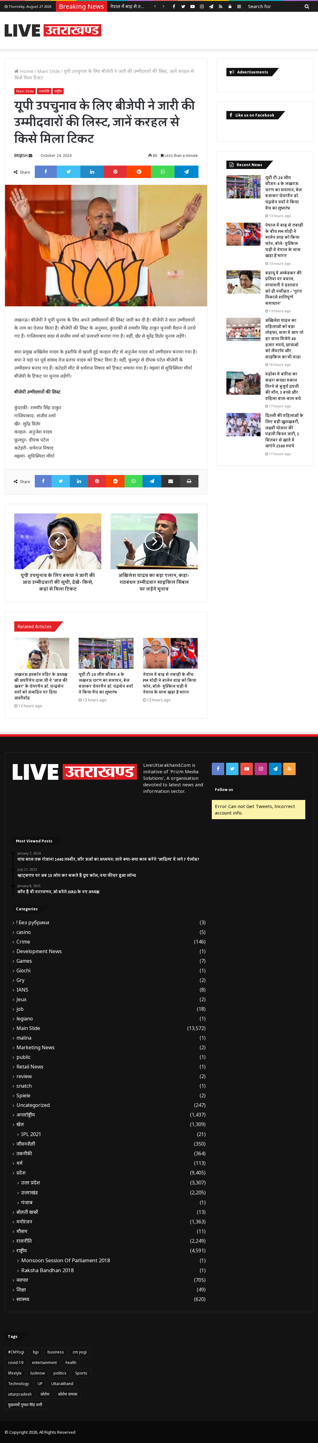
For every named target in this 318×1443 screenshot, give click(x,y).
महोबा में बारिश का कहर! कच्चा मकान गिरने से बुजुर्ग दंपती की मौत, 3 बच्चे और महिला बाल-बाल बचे (283, 386)
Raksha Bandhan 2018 (47, 1270)
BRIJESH (21, 155)
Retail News (29, 1066)
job (20, 1009)
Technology (18, 1383)
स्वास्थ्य (22, 1299)
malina (23, 1038)
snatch (24, 1086)
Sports (81, 1373)
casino (23, 932)
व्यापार (22, 1280)
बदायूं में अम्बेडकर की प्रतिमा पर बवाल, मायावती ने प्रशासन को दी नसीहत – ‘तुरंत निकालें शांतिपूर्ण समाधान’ (283, 288)
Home (26, 71)
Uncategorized (33, 1105)
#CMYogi (16, 1352)
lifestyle (15, 1373)
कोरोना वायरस (67, 1394)
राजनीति (44, 91)
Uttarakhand (62, 1383)
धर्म (19, 1163)
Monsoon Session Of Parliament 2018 (65, 1260)
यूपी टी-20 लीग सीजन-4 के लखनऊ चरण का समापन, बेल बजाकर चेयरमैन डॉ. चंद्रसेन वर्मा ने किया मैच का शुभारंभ (106, 683)
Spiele (23, 1095)
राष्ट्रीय (58, 91)
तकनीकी (24, 1153)
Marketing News (35, 1047)
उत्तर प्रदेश (30, 1182)
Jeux (21, 999)
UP (40, 1383)
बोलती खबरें (27, 1212)
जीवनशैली (25, 1144)
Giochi (23, 970)
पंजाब (27, 1202)
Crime (23, 942)
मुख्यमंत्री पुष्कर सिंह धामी (25, 1404)
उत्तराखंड (29, 1192)
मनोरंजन (24, 1222)
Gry (20, 980)
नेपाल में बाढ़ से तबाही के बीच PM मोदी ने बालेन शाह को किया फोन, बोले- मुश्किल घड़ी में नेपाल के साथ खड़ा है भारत (169, 683)
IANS (22, 990)
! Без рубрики (32, 922)
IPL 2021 (31, 1134)
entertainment (44, 1362)
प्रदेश (20, 1173)
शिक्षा (21, 1289)
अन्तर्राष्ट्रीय (25, 1115)
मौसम (21, 1231)
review (24, 1076)
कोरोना (44, 1394)
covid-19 (15, 1362)
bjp (36, 1352)
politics (59, 1373)
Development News (39, 951)
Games (24, 961)
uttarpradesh (20, 1394)
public (23, 1057)
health (71, 1362)
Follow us (224, 789)
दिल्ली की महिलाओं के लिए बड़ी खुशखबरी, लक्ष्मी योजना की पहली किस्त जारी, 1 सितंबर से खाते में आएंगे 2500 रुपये (284, 431)
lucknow (37, 1373)
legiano (24, 1018)
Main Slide (48, 71)
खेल (20, 1124)
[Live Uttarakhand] (53, 30)
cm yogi (80, 1352)
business (56, 1352)
